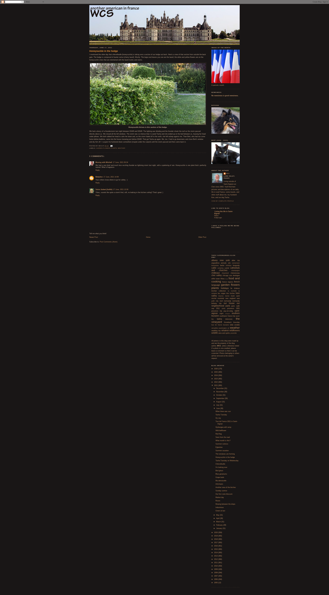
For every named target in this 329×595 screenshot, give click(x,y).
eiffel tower (215, 279)
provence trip (216, 311)
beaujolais (215, 265)
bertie (222, 265)
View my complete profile (222, 201)
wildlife (214, 333)
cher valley (216, 275)
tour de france (216, 325)
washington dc (224, 328)
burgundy (236, 265)
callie (213, 268)
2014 (216, 552)
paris (228, 306)
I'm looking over (221, 467)
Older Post (202, 237)
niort (221, 301)
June (218, 408)
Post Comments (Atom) (108, 242)
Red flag (219, 434)
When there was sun (223, 411)
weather (121, 148)
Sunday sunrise (221, 491)
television (228, 319)
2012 (216, 559)
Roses (218, 501)
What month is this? (223, 440)
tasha (219, 319)
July (218, 405)
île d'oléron (235, 288)
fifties (223, 279)
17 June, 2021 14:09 (111, 177)
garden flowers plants (106, 148)
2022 (216, 382)
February (219, 525)
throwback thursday (232, 322)
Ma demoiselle (221, 481)
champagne (235, 270)
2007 (216, 576)
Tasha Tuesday (221, 415)
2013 (216, 556)
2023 (216, 379)
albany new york (220, 260)
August (219, 402)
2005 (216, 583)
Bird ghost (219, 471)
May (218, 515)
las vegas (221, 293)
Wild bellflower (221, 430)
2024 (216, 375)
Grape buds (220, 477)
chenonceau (235, 273)
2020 (216, 532)
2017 (216, 542)
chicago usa (227, 275)
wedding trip (216, 331)
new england (230, 298)
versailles (214, 328)
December (220, 388)
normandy (227, 301)
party (223, 308)
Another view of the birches (226, 487)
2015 (216, 549)
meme (227, 296)
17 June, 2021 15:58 (120, 189)
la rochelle (232, 291)
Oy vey (218, 418)
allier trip (236, 260)
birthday (228, 265)
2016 (216, 546)
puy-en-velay (228, 311)
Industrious (220, 507)
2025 (216, 372)
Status (216, 216)
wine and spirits (224, 333)
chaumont (225, 273)
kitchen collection (218, 291)
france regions (227, 282)
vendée (237, 325)
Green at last (220, 511)
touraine (226, 325)
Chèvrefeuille (220, 464)
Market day (220, 497)
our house (229, 303)
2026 (216, 369)
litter (227, 293)
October (219, 395)
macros (220, 296)
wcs (228, 173)
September (220, 398)
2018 (216, 539)
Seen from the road (223, 437)
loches (232, 293)
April (218, 518)
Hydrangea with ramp (223, 427)
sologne (227, 313)
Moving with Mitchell (103, 162)
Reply (97, 170)
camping (220, 268)
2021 (216, 385)
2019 (216, 536)
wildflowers (234, 330)
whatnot (225, 330)
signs (221, 313)
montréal (221, 298)
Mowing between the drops (225, 504)
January (219, 528)
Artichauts (219, 484)
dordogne (236, 275)
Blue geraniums (221, 474)
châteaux (215, 273)
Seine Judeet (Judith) (103, 189)
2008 (216, 573)
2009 (216, 569)
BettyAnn (99, 177)
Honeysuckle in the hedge (103, 51)
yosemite (233, 333)
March (218, 522)
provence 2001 (233, 308)
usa (231, 325)
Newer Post (93, 237)
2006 (216, 579)
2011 (216, 563)
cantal (227, 268)
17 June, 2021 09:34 (120, 162)
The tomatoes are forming (225, 454)
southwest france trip (227, 316)
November (220, 392)
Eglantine (219, 447)
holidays (225, 288)
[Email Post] (111, 146)
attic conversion (234, 263)
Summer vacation (222, 451)
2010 (216, 566)
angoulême (215, 263)
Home (148, 237)
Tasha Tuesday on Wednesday (227, 461)
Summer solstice (222, 444)
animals (224, 263)
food (226, 279)
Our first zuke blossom (224, 494)
